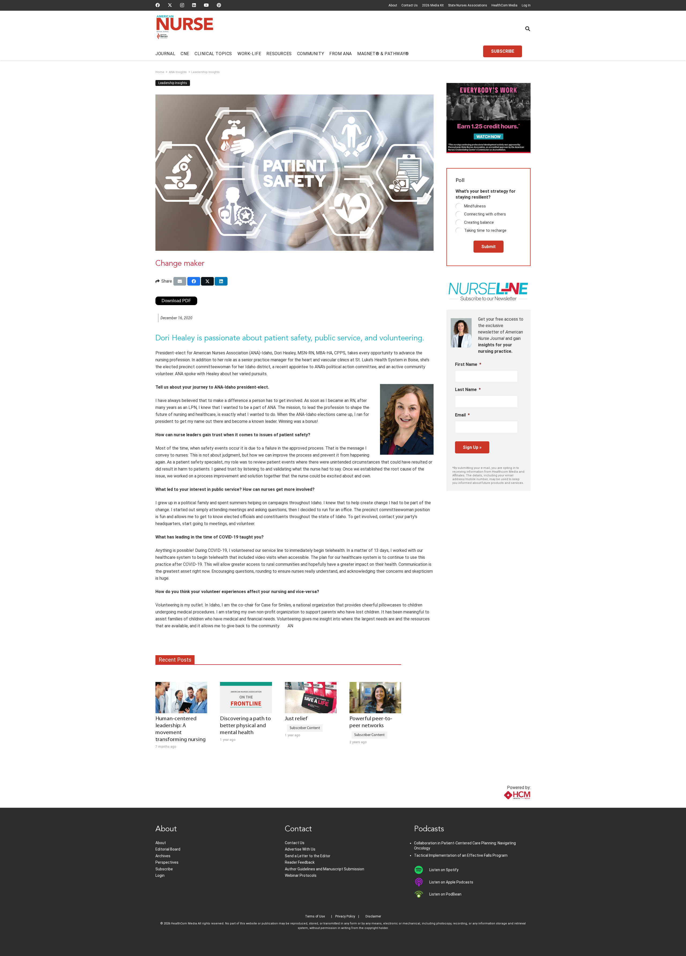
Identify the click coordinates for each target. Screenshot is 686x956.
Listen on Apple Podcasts (451, 882)
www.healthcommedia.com (505, 804)
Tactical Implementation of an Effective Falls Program (461, 855)
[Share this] (193, 281)
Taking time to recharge (485, 230)
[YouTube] (206, 5)
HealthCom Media (504, 5)
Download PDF (176, 300)
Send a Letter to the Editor (307, 856)
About (393, 5)
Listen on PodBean (445, 894)
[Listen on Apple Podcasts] (421, 882)
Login (160, 875)
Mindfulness (475, 206)
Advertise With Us (300, 849)
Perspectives (166, 862)
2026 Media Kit (433, 5)
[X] (170, 5)
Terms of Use (315, 916)
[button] (527, 28)
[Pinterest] (219, 5)
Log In (526, 5)
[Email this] (179, 281)
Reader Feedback (300, 862)
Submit (488, 246)
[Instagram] (182, 5)
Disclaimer (373, 916)
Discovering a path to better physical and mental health (245, 725)
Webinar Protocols (300, 875)
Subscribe (164, 869)
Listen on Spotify (443, 870)
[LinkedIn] (194, 5)
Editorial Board (167, 849)
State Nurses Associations (467, 5)
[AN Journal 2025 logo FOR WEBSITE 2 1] (184, 29)
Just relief (296, 719)
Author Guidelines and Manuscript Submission (324, 869)
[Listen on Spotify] (421, 870)
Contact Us (409, 5)
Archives (162, 856)
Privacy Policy (345, 916)
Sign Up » (472, 447)
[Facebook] (157, 5)
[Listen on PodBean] (421, 894)
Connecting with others (485, 214)
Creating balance (479, 222)
